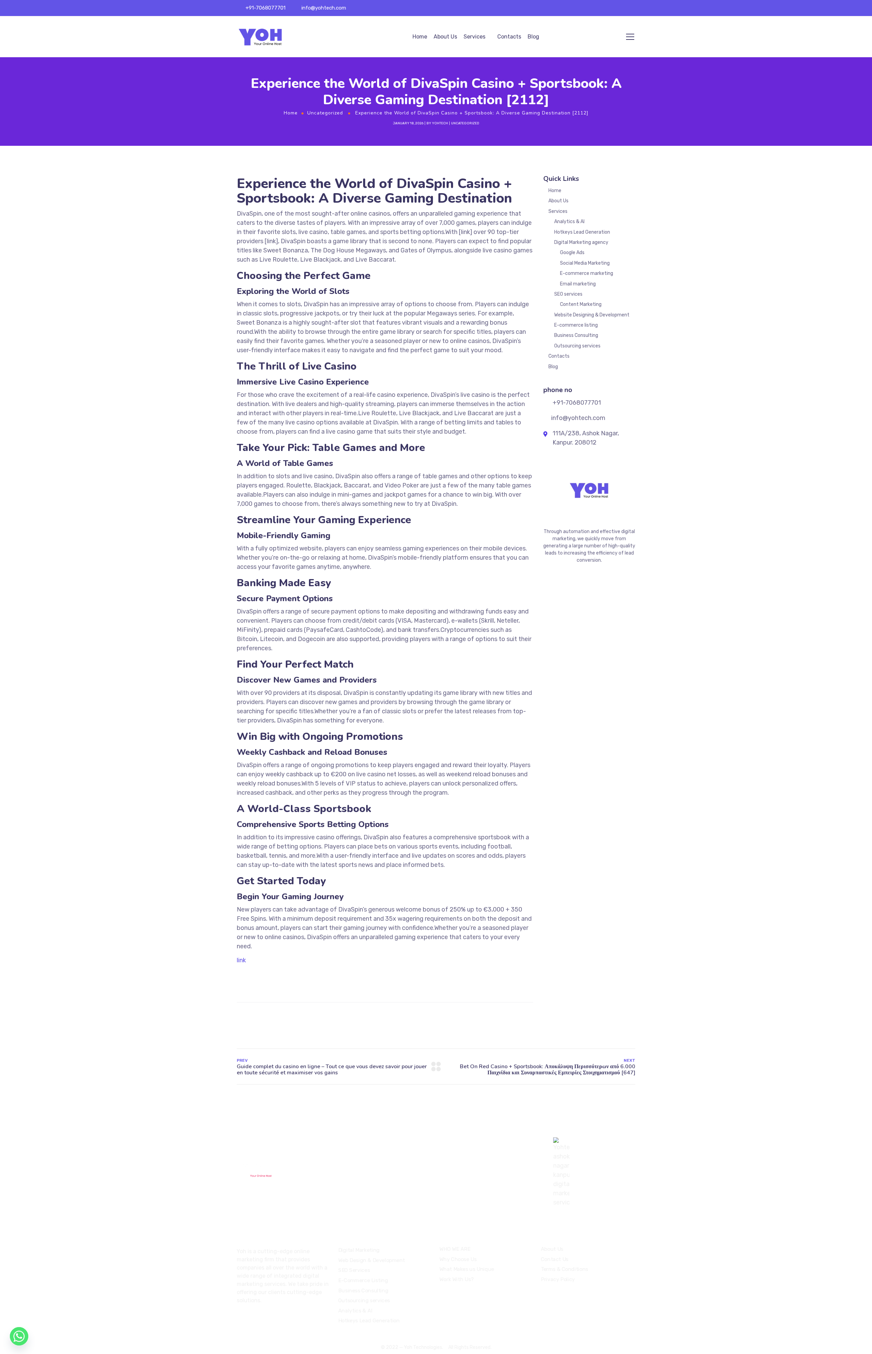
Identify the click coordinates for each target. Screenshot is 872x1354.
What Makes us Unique (466, 1269)
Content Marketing (581, 304)
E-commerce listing (576, 325)
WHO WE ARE (454, 1249)
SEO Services (354, 1270)
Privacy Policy (558, 1279)
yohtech (440, 123)
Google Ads (572, 252)
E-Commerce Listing (363, 1280)
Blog (533, 36)
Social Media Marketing (585, 263)
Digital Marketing (359, 1250)
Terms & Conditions (564, 1269)
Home (419, 36)
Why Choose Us (458, 1259)
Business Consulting (576, 335)
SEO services (568, 294)
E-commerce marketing (586, 273)
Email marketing (578, 284)
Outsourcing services (577, 346)
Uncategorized (325, 113)
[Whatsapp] (19, 1336)
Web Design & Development (371, 1260)
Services (474, 36)
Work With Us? (456, 1279)
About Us (445, 36)
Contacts (509, 36)
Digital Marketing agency (581, 242)
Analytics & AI (569, 221)
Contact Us (555, 1259)
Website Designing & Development (591, 315)
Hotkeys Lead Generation (582, 232)
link (241, 960)
